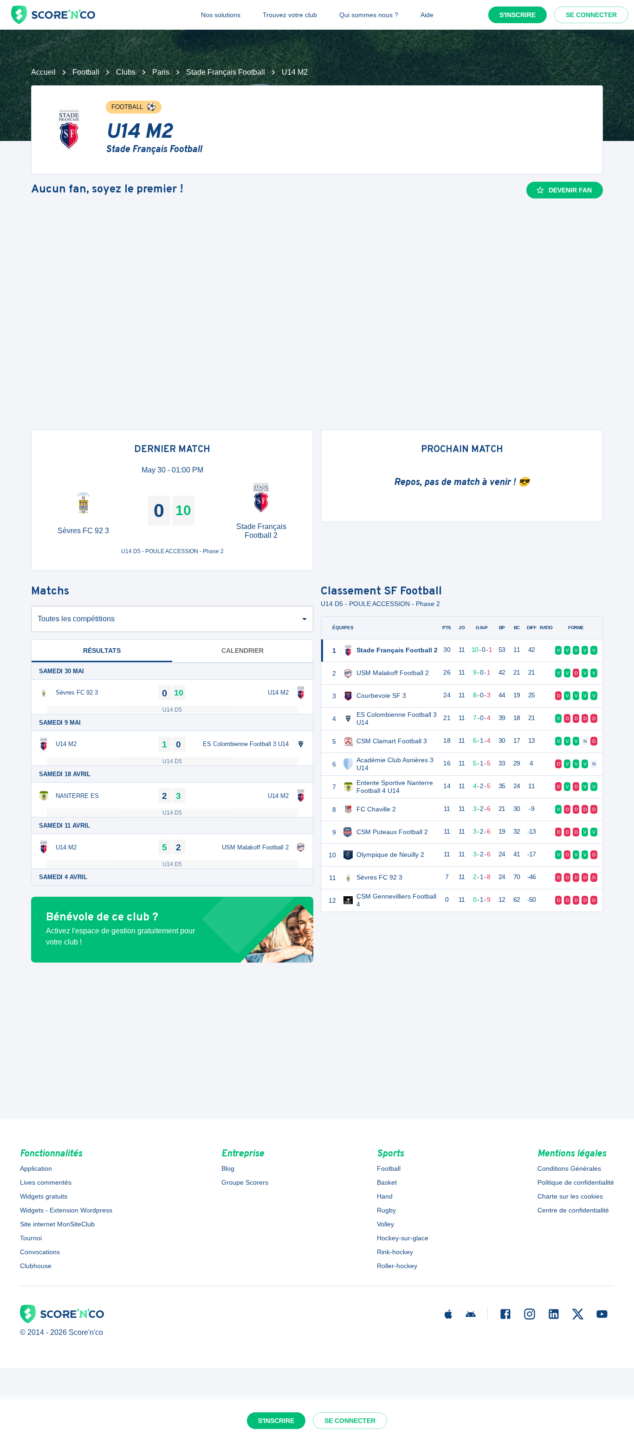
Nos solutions (220, 15)
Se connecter (591, 15)
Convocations (40, 1252)
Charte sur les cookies (570, 1196)
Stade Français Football (225, 72)
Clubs (126, 72)
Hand (385, 1196)
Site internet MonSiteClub (57, 1224)
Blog (227, 1168)
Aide (427, 15)
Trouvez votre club (290, 15)
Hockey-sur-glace (402, 1238)
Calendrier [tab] (242, 650)
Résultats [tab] (102, 650)
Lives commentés (45, 1182)
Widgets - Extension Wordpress (66, 1210)
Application (36, 1168)
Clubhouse (36, 1266)
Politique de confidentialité (575, 1182)
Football (85, 72)
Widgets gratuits (43, 1196)
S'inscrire (517, 15)
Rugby (386, 1210)
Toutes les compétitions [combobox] (76, 619)
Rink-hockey (395, 1252)
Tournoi (31, 1238)
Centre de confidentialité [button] (573, 1210)
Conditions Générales (569, 1168)
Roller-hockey (397, 1266)
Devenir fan (570, 190)
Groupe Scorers (244, 1182)
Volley (385, 1224)
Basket (387, 1182)
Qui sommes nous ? (368, 15)
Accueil (43, 72)
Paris (160, 72)
